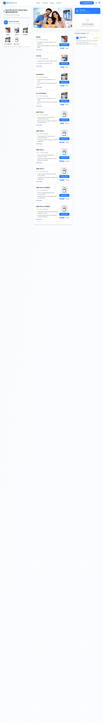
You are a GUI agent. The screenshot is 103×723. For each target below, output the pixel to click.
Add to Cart (64, 44)
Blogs (52, 3)
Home (38, 3)
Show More (39, 49)
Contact (58, 3)
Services (45, 3)
